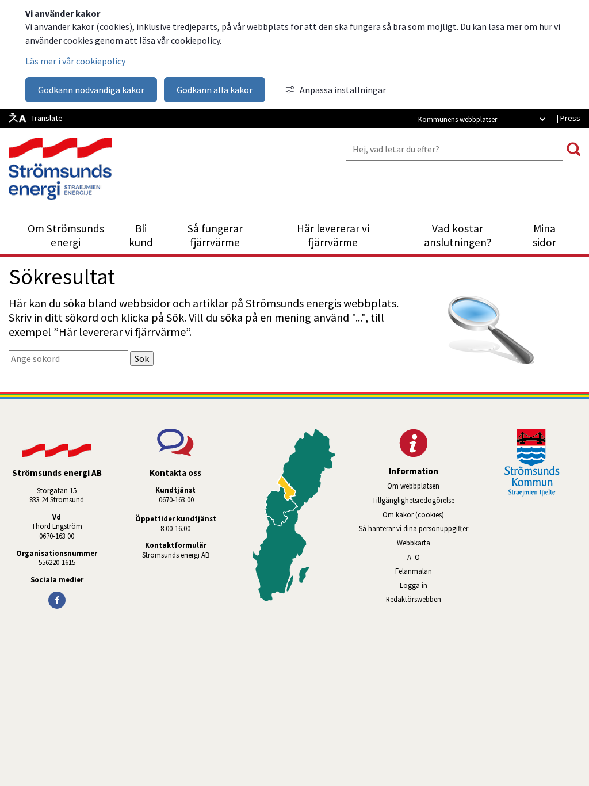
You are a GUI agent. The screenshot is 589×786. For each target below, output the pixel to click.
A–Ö (413, 557)
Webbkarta (413, 542)
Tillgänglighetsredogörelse (413, 500)
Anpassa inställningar (343, 90)
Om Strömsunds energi (66, 235)
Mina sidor (551, 235)
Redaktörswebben (428, 599)
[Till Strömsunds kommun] (532, 493)
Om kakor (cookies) (413, 514)
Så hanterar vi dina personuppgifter (413, 528)
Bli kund (141, 235)
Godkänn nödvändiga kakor (91, 90)
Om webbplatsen (413, 485)
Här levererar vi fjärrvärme (333, 235)
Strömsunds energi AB (175, 554)
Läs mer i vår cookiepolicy (75, 61)
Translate (47, 118)
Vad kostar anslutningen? (458, 235)
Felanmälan (413, 570)
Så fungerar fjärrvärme (215, 235)
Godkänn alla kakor (215, 90)
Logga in (413, 585)
